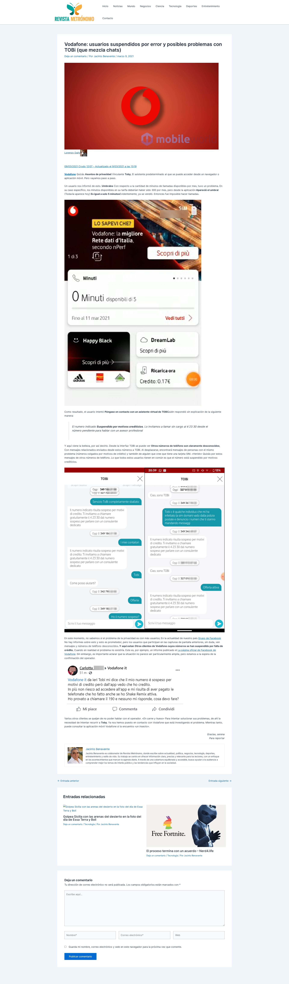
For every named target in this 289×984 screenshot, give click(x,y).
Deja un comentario (75, 56)
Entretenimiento (211, 6)
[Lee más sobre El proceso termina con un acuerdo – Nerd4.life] (186, 825)
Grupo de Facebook (209, 638)
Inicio (105, 6)
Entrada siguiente (220, 781)
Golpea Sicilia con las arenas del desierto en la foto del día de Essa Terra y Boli (102, 818)
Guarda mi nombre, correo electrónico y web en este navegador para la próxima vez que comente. (125, 946)
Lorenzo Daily (72, 152)
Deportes (191, 6)
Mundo (131, 6)
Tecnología (175, 6)
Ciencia (160, 6)
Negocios (145, 6)
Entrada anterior (68, 781)
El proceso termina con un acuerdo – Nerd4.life (180, 851)
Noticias (118, 6)
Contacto (107, 18)
